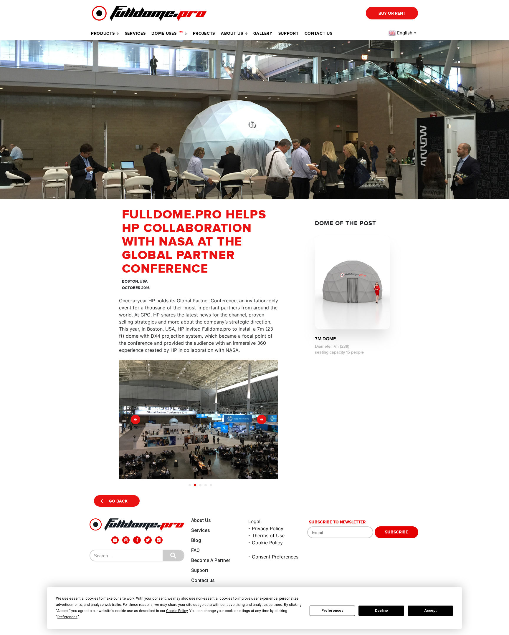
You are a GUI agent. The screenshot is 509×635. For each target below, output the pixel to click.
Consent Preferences (275, 557)
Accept (430, 611)
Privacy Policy (267, 528)
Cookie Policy (267, 543)
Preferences (332, 611)
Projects (204, 33)
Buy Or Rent (392, 13)
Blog (196, 540)
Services (135, 33)
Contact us (319, 33)
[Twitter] (148, 540)
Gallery (262, 33)
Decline (381, 611)
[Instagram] (126, 540)
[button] (135, 419)
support (288, 33)
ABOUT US (232, 33)
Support (199, 570)
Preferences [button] (67, 617)
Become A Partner (210, 560)
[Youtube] (115, 540)
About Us (201, 520)
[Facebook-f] (137, 540)
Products (103, 33)
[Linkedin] (159, 540)
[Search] (173, 555)
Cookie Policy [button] (177, 611)
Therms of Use (268, 535)
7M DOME (325, 339)
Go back (118, 501)
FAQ (195, 550)
